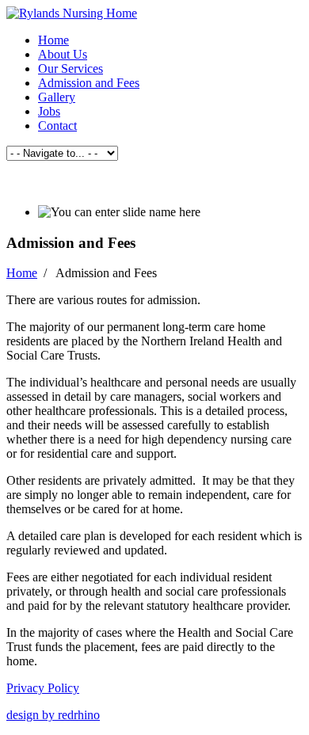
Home (53, 40)
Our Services (70, 68)
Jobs (49, 111)
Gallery (56, 97)
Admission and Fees (88, 82)
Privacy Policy (42, 688)
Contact (57, 125)
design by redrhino (53, 715)
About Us (62, 54)
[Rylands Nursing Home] (71, 13)
